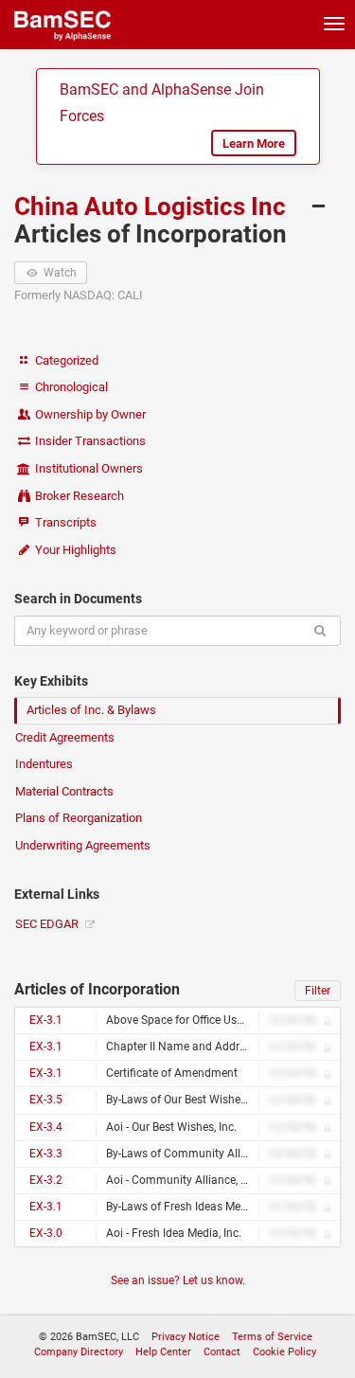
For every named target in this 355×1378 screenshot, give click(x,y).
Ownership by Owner (89, 414)
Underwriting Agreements (83, 845)
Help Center (163, 1352)
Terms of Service (272, 1337)
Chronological (70, 387)
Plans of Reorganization (78, 818)
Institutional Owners (87, 468)
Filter (317, 990)
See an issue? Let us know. (178, 1280)
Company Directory (78, 1352)
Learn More (253, 143)
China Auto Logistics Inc (153, 206)
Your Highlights (74, 550)
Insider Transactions (89, 441)
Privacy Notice (185, 1337)
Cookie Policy (284, 1352)
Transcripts (64, 522)
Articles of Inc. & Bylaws (91, 710)
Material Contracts (64, 791)
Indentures (44, 764)
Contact (222, 1352)
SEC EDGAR (48, 924)
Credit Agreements (65, 737)
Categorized (65, 360)
